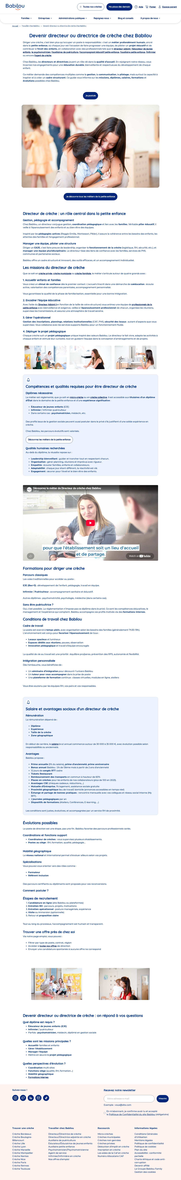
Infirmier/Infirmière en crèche (64, 1156)
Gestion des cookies (145, 1172)
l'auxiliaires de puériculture (65, 52)
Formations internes (38, 1077)
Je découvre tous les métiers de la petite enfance (90, 196)
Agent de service (57, 1153)
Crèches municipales (109, 1137)
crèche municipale (62, 273)
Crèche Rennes (20, 1165)
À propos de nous (149, 18)
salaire (55, 744)
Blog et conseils (125, 18)
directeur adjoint (122, 49)
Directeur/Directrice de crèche (64, 1134)
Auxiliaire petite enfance (61, 1146)
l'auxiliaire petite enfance (132, 52)
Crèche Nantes (20, 1156)
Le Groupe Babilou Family (148, 1169)
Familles (25, 18)
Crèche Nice (18, 1159)
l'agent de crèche (42, 55)
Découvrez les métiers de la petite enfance (49, 439)
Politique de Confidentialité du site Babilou (132, 1114)
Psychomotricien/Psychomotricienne (68, 1150)
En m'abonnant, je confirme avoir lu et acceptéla (138, 1113)
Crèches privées (106, 1143)
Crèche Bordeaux (21, 1134)
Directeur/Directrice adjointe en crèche (69, 1137)
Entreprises (44, 18)
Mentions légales (143, 1140)
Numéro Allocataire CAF (111, 1156)
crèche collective (98, 397)
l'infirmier (151, 52)
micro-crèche (76, 397)
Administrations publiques (72, 18)
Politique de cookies (145, 1146)
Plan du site (140, 1150)
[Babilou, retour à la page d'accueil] (15, 7)
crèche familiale (83, 273)
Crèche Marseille (21, 1150)
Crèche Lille (18, 1143)
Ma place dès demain (119, 6)
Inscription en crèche (109, 1150)
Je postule (90, 95)
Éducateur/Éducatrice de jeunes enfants (70, 1143)
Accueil (15, 26)
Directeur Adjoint (46, 304)
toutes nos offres (48, 946)
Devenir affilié (141, 1165)
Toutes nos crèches (92, 6)
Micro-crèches (105, 1134)
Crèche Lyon (19, 1146)
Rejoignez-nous (101, 18)
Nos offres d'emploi (58, 1159)
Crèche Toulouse (21, 1169)
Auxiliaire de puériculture (62, 1140)
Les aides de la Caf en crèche (113, 1153)
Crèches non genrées (109, 1140)
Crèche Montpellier (22, 1153)
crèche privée (45, 273)
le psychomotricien (41, 52)
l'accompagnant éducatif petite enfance (99, 52)
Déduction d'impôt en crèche (113, 1146)
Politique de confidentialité (149, 1143)
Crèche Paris (19, 1162)
